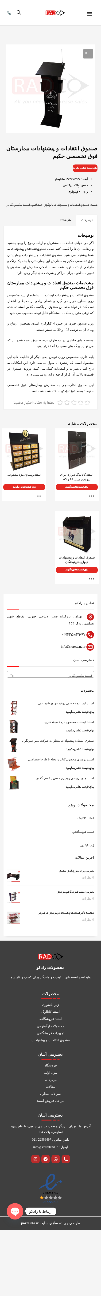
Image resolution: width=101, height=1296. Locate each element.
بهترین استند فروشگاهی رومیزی (75, 892)
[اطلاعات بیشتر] (93, 496)
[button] (89, 13)
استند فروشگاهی (83, 832)
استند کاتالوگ (86, 818)
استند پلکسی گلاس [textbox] (52, 676)
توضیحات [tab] (87, 220)
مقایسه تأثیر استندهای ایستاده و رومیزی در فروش (66, 913)
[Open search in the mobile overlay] (18, 12)
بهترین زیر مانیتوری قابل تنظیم (76, 871)
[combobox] (50, 674)
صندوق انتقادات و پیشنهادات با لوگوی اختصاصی (60, 205)
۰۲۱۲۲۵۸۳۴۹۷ (73, 635)
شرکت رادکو (68, 391)
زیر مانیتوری (87, 845)
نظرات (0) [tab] (65, 220)
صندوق (82, 323)
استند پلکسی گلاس (18, 205)
